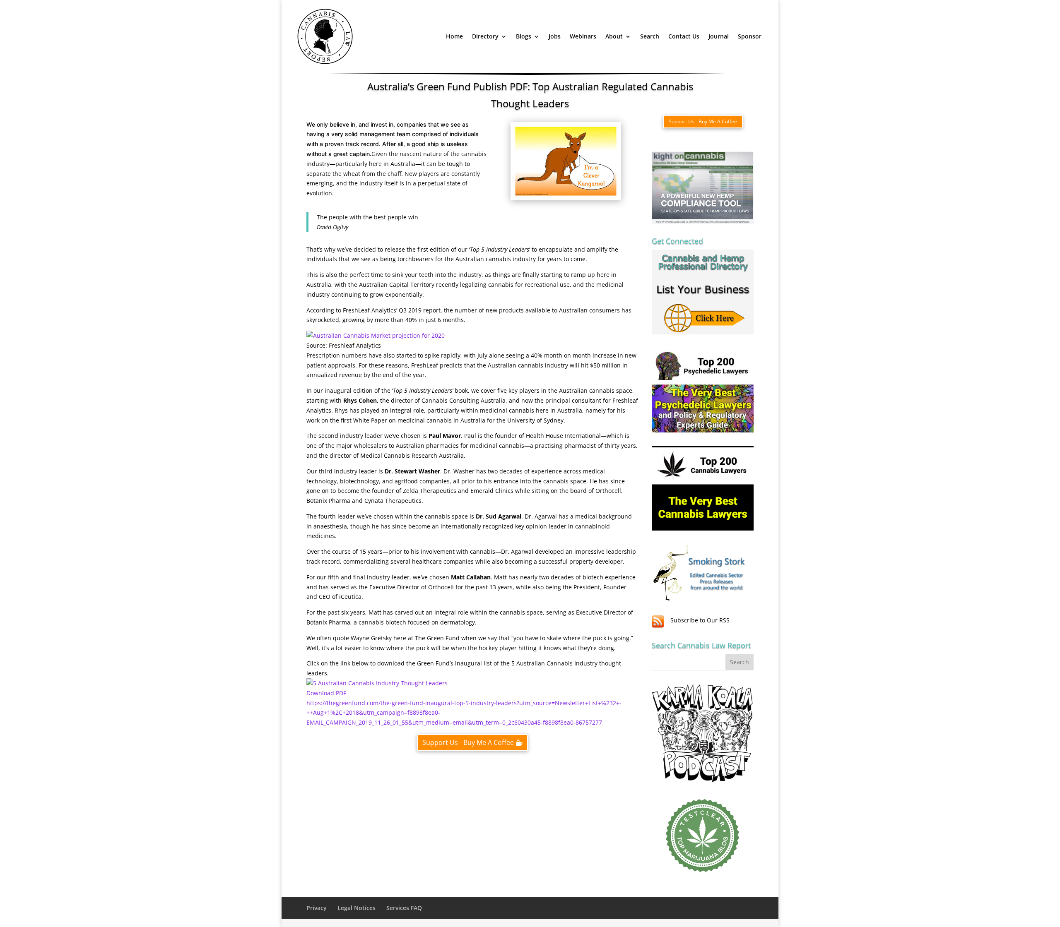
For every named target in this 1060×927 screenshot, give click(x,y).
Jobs (555, 36)
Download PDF (326, 693)
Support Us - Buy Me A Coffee (468, 742)
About (614, 36)
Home (454, 36)
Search (649, 36)
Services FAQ (404, 908)
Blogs (523, 36)
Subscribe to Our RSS (700, 620)
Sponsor (749, 36)
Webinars (583, 36)
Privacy (316, 908)
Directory (485, 36)
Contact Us (683, 36)
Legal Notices (356, 908)
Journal (718, 36)
